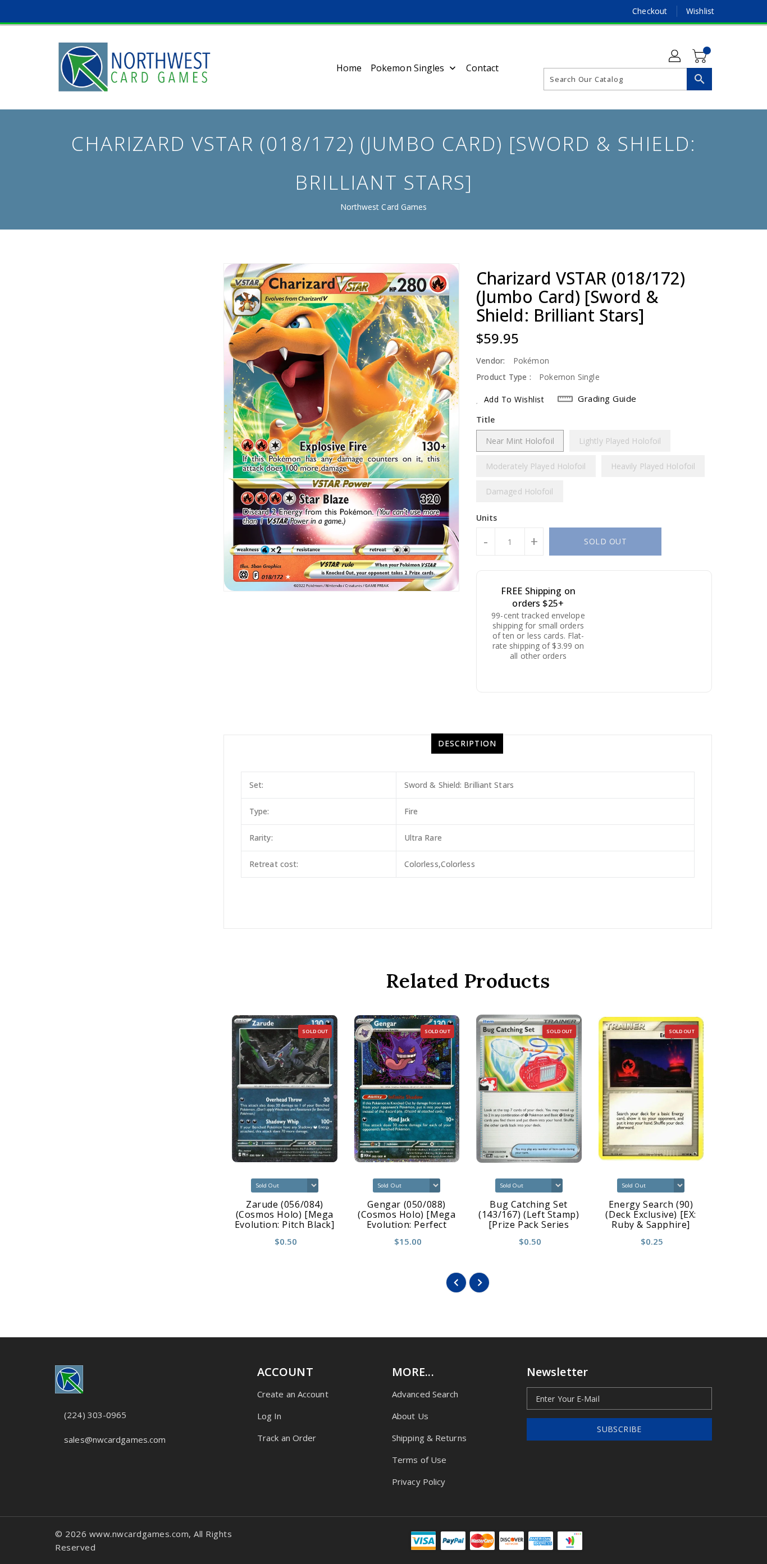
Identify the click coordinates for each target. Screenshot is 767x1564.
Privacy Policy (418, 1481)
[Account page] (675, 56)
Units (486, 518)
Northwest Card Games (383, 206)
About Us (410, 1415)
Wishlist (700, 11)
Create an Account (292, 1394)
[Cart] (701, 56)
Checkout (649, 11)
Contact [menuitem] (482, 68)
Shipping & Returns (429, 1437)
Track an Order (286, 1437)
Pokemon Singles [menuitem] (408, 68)
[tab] (467, 743)
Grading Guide (607, 398)
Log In (269, 1415)
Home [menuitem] (349, 68)
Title (485, 419)
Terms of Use (419, 1459)
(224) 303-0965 (95, 1414)
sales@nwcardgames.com (115, 1439)
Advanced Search (425, 1394)
